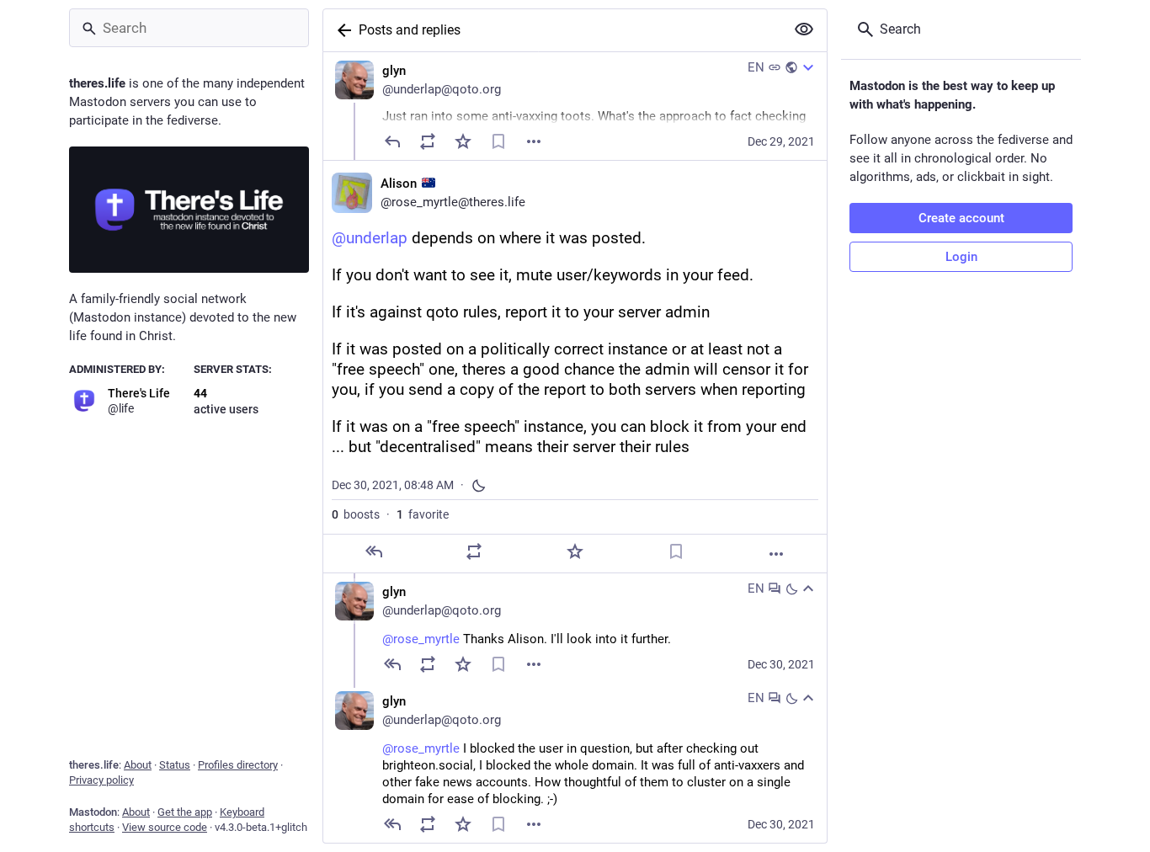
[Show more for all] (804, 29)
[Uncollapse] (808, 67)
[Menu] (534, 141)
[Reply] (392, 141)
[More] (776, 554)
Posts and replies (410, 30)
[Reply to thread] (392, 664)
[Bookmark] (498, 141)
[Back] (341, 30)
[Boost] (428, 141)
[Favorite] (463, 141)
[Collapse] (808, 588)
